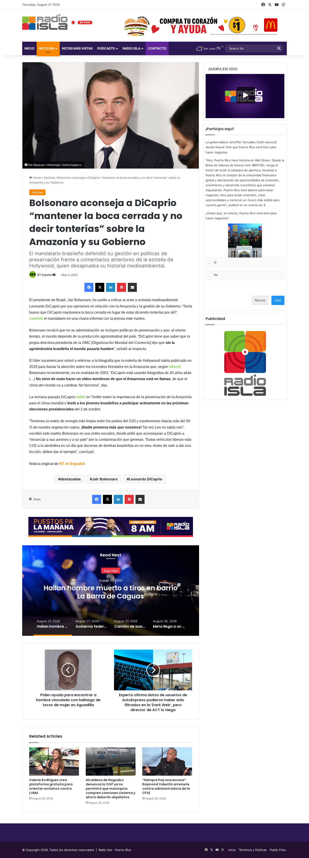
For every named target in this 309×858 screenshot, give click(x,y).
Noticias (46, 48)
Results (260, 300)
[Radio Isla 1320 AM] (44, 22)
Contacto (157, 48)
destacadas (70, 479)
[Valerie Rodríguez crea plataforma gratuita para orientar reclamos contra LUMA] (54, 761)
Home (36, 177)
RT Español (44, 274)
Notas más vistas (77, 48)
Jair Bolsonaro (105, 479)
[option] (110, 590)
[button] (245, 240)
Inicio (29, 48)
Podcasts (106, 48)
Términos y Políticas (253, 850)
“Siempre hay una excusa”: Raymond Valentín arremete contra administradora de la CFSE (166, 786)
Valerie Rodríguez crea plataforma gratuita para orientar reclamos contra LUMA (51, 786)
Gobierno (110, 570)
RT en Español (72, 464)
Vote (278, 300)
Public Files (278, 850)
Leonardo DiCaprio (145, 479)
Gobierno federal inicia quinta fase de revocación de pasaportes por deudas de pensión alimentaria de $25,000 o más (110, 596)
